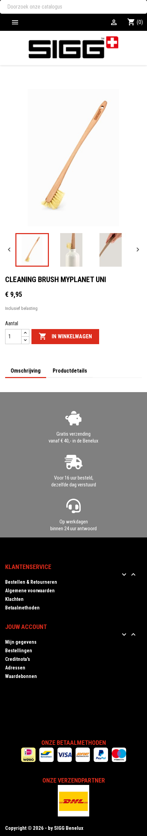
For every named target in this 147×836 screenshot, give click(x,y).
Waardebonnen (21, 676)
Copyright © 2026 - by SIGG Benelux (44, 828)
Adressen (15, 667)
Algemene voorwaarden (30, 590)
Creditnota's (17, 659)
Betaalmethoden (22, 607)
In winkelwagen (65, 336)
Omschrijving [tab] (26, 370)
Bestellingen (18, 650)
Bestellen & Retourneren (31, 582)
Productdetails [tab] (70, 370)
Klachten (14, 599)
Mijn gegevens (21, 642)
